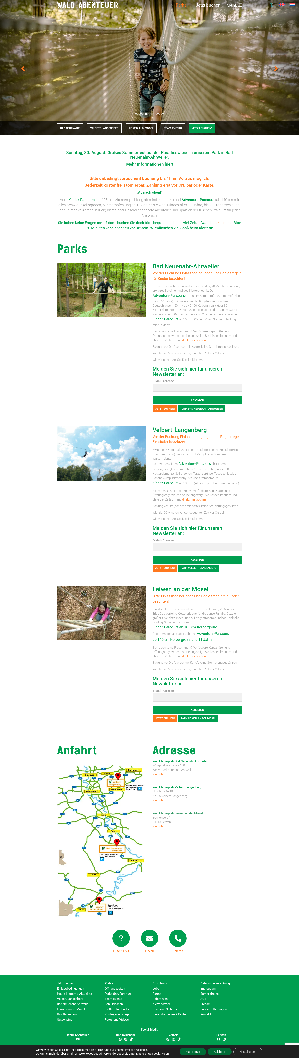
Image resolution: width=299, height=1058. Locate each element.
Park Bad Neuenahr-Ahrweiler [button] (202, 408)
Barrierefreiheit (210, 994)
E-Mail (149, 951)
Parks (182, 5)
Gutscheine (64, 1019)
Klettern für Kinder (117, 1009)
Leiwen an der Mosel (180, 589)
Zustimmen (193, 1051)
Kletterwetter (161, 1004)
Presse (205, 1004)
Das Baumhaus (67, 1014)
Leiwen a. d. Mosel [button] (141, 128)
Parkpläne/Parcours (118, 994)
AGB (203, 999)
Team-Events (113, 999)
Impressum (208, 988)
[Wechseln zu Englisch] (282, 5)
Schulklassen (114, 1004)
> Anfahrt (159, 774)
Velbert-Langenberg (180, 430)
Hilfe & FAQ (121, 951)
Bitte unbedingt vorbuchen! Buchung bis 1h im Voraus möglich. (149, 178)
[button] (22, 67)
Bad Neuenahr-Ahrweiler (186, 266)
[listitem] (117, 782)
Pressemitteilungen (213, 1009)
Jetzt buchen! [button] (165, 408)
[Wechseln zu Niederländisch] (292, 5)
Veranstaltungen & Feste (169, 1014)
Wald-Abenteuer (87, 5)
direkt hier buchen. (194, 340)
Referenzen (160, 999)
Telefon (178, 951)
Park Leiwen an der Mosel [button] (198, 718)
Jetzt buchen (208, 5)
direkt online (221, 223)
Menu (232, 5)
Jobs (156, 988)
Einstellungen (144, 1053)
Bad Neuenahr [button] (70, 128)
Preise (109, 983)
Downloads (160, 983)
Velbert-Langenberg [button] (104, 128)
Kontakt (205, 1014)
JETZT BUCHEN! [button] (202, 128)
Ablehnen (220, 1051)
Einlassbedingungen (70, 988)
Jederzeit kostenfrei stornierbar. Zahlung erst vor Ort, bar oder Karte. (149, 185)
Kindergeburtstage (117, 1014)
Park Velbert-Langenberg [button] (198, 568)
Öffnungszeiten (115, 988)
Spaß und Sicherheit (166, 1009)
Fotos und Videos (117, 1019)
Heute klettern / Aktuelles (74, 994)
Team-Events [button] (173, 128)
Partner (157, 994)
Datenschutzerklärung (215, 983)
